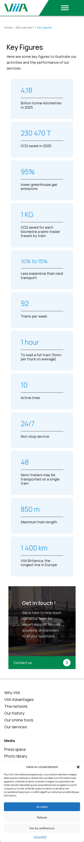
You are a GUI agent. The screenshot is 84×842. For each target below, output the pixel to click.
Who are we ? (25, 27)
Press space (15, 749)
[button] (78, 767)
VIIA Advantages (19, 699)
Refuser (42, 817)
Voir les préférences (42, 828)
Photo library (15, 756)
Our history (14, 713)
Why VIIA (12, 692)
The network (16, 706)
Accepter (42, 806)
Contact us (22, 662)
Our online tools (18, 720)
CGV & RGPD (40, 837)
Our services (15, 726)
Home (8, 27)
